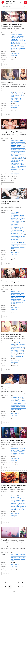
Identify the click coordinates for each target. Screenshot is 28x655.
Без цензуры (14, 291)
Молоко (21, 39)
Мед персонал (22, 344)
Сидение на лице (15, 347)
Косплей (23, 236)
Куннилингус (14, 37)
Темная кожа (22, 140)
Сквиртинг (14, 36)
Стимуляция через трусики (18, 555)
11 (22, 587)
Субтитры (16, 53)
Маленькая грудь (20, 158)
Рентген (21, 43)
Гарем (22, 218)
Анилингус (14, 399)
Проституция (22, 164)
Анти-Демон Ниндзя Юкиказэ (12, 132)
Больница (22, 342)
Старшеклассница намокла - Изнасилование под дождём (12, 25)
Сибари (22, 247)
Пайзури (13, 34)
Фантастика (14, 303)
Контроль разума (15, 218)
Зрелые (21, 37)
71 (18, 591)
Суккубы (19, 399)
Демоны (18, 160)
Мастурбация (14, 43)
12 (9, 591)
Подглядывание (20, 349)
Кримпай (13, 48)
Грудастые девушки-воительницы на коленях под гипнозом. (13, 486)
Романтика (14, 454)
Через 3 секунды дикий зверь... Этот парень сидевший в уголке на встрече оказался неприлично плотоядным (13, 543)
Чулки (17, 152)
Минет (22, 46)
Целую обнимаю (7, 82)
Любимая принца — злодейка (12, 440)
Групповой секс (15, 242)
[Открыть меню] (25, 2)
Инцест (22, 215)
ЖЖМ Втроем (14, 97)
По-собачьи (23, 300)
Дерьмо (13, 229)
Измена (13, 160)
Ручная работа (15, 140)
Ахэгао (13, 142)
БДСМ (22, 95)
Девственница (15, 49)
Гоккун (13, 158)
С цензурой (14, 55)
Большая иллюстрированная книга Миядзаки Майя (12, 282)
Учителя (20, 238)
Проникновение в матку (17, 163)
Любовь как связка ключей (11, 334)
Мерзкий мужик (15, 146)
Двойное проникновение (16, 168)
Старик (23, 160)
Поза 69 (18, 45)
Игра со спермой (21, 166)
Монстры (13, 143)
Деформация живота (16, 232)
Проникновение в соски (17, 241)
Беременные (14, 39)
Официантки (19, 352)
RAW (12, 53)
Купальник (18, 42)
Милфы (13, 349)
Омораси (17, 244)
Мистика (23, 297)
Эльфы (22, 508)
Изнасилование (15, 46)
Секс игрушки (14, 212)
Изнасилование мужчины (17, 226)
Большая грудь (20, 94)
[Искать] (25, 6)
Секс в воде (20, 36)
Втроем (21, 97)
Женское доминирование (18, 100)
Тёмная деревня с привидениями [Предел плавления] (13, 388)
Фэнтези (17, 450)
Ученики (21, 49)
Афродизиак (14, 148)
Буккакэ (13, 221)
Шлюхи (23, 149)
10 (18, 587)
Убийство (13, 248)
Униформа (19, 34)
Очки (12, 346)
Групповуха (17, 92)
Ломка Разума (14, 164)
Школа (21, 98)
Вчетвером (23, 146)
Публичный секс (15, 40)
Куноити (19, 145)
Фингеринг (14, 149)
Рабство (19, 143)
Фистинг (21, 216)
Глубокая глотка (20, 48)
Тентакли (13, 145)
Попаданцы (20, 293)
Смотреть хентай (7, 64)
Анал (19, 149)
